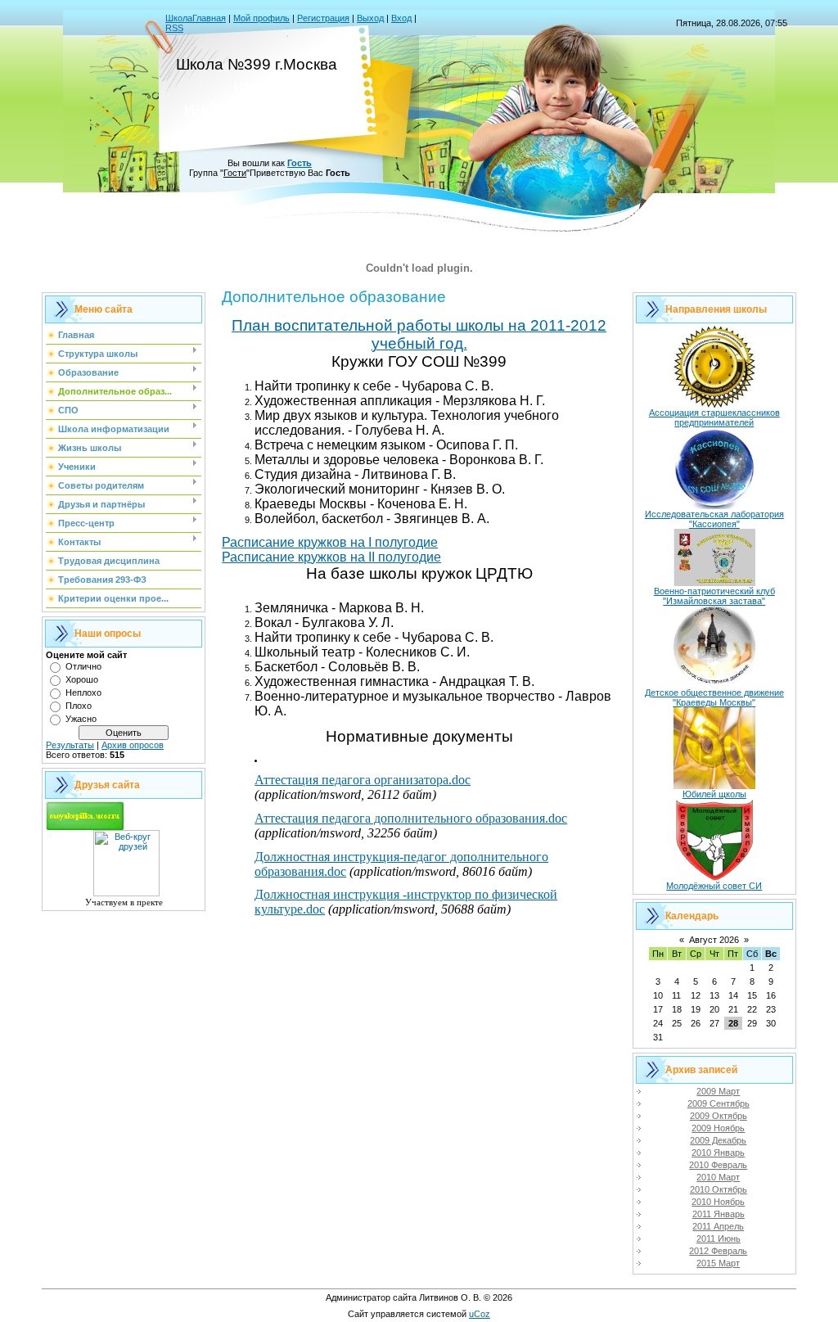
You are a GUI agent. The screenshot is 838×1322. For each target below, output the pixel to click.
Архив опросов (132, 745)
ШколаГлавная (195, 18)
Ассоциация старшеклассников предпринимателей (714, 417)
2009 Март (718, 1091)
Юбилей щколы (714, 794)
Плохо (78, 706)
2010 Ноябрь (718, 1202)
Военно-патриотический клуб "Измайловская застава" (714, 596)
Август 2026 (714, 940)
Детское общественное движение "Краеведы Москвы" (714, 697)
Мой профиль (261, 18)
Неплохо (83, 692)
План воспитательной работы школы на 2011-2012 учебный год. (419, 334)
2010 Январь (718, 1152)
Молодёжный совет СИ (714, 886)
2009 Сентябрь (718, 1103)
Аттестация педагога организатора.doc (363, 780)
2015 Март (718, 1263)
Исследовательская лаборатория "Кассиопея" (714, 519)
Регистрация (323, 18)
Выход (370, 18)
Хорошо (81, 679)
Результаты (70, 745)
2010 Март (718, 1177)
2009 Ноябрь (718, 1128)
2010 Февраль (718, 1165)
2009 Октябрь (718, 1116)
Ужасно (81, 719)
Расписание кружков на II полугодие (331, 557)
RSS (174, 28)
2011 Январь (718, 1214)
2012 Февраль (718, 1251)
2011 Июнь (718, 1238)
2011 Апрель (718, 1226)
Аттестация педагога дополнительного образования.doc (411, 818)
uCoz (479, 1314)
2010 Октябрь (718, 1189)
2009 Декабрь (718, 1140)
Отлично (83, 666)
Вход (401, 18)
